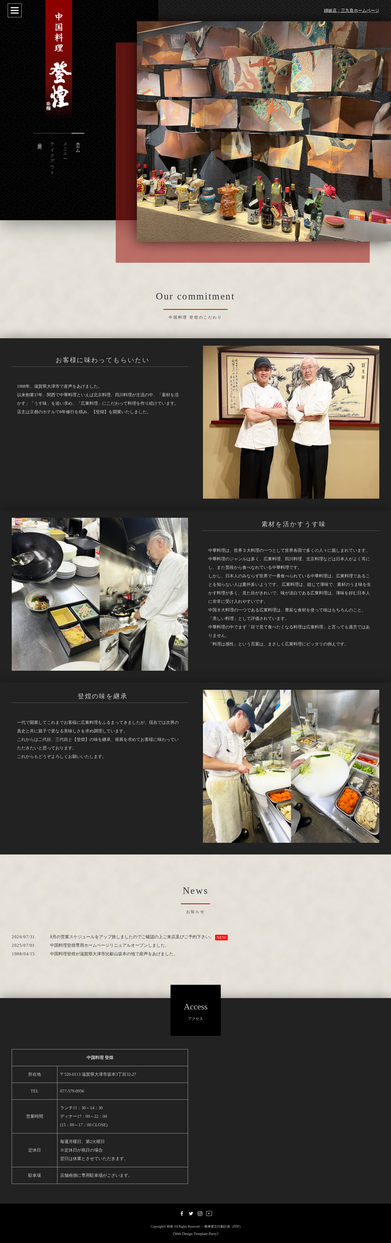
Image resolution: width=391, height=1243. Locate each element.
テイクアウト (52, 156)
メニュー (65, 148)
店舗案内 (40, 141)
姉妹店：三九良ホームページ (351, 10)
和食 (170, 1226)
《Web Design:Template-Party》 (196, 1234)
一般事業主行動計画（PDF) (220, 1226)
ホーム (78, 145)
